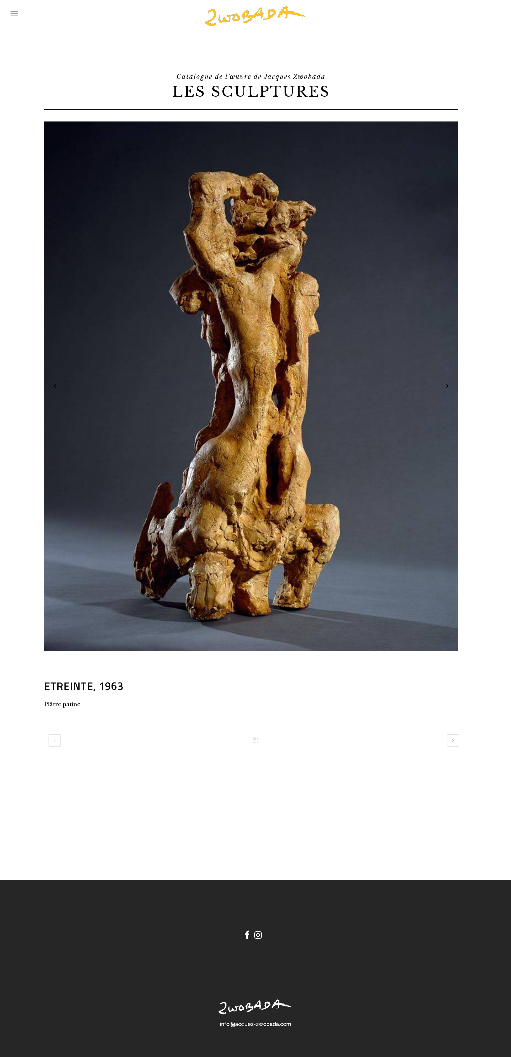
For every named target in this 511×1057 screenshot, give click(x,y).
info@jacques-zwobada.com (255, 1024)
